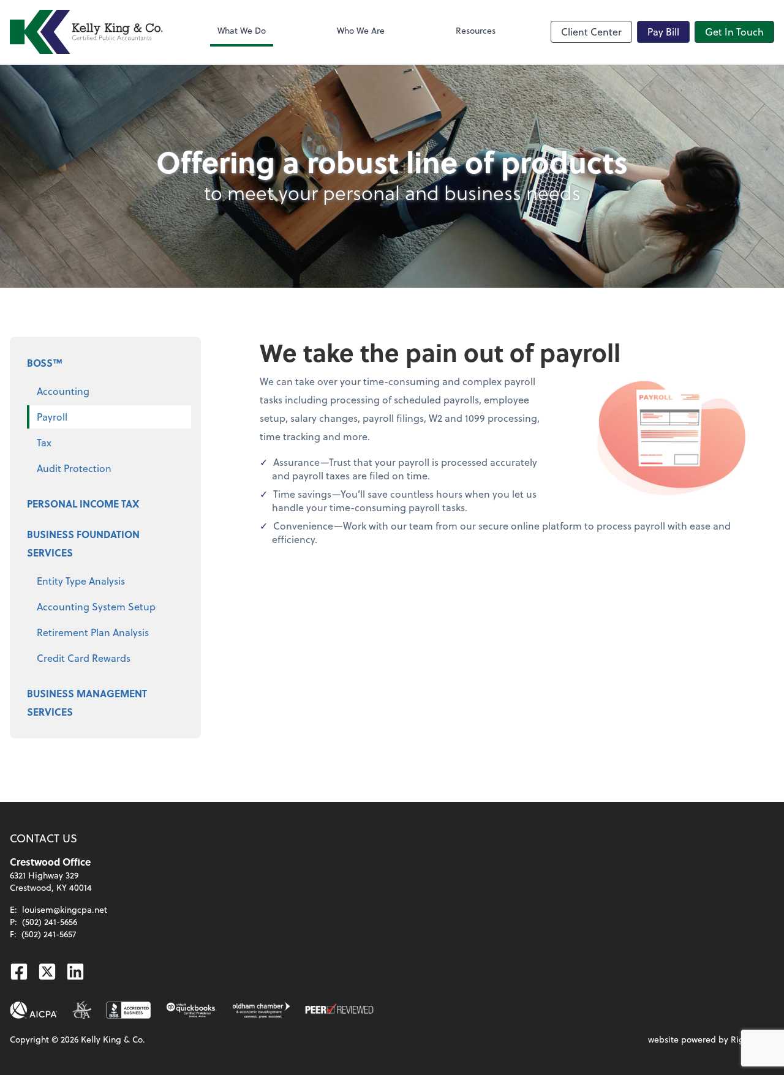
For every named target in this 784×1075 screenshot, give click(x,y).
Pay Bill (663, 31)
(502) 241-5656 (49, 921)
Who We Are (361, 30)
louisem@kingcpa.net (64, 909)
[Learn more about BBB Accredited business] (128, 1010)
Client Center (591, 31)
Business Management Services (87, 702)
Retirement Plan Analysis (93, 632)
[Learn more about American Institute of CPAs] (34, 1010)
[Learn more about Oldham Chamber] (261, 1010)
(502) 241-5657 (48, 933)
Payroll (52, 417)
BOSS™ (44, 363)
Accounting (63, 391)
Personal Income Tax (83, 503)
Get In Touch (734, 31)
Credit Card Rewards (83, 658)
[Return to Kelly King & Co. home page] (86, 32)
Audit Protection (74, 468)
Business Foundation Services (83, 543)
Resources (476, 30)
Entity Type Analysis (81, 581)
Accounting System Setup (96, 606)
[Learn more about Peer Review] (339, 1010)
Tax (44, 442)
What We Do (241, 30)
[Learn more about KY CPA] (81, 1010)
